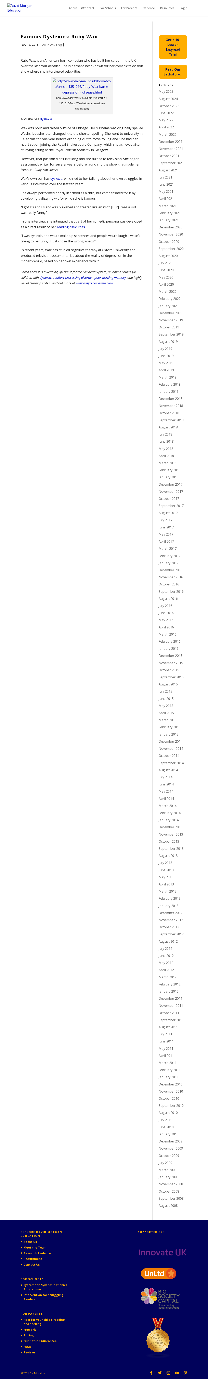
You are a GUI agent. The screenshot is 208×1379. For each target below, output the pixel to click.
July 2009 (165, 1163)
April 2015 (166, 713)
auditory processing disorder (73, 277)
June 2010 (166, 1127)
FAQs (27, 1347)
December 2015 (170, 655)
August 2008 (168, 1205)
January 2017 (169, 563)
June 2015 (166, 698)
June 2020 (166, 270)
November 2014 (171, 748)
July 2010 (165, 1120)
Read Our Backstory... (173, 71)
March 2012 (168, 977)
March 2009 (168, 1170)
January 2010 (169, 1134)
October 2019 (169, 327)
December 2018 (170, 398)
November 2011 (171, 1005)
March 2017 (168, 548)
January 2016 (169, 648)
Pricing (29, 1335)
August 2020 (168, 256)
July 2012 (165, 948)
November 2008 (171, 1184)
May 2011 (166, 1048)
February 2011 (170, 1070)
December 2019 (170, 313)
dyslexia (46, 119)
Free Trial (30, 1330)
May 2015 (166, 705)
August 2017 (168, 513)
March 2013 (168, 891)
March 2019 (168, 377)
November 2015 (171, 663)
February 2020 (170, 298)
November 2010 (171, 1091)
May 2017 (166, 534)
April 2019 (166, 370)
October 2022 (169, 106)
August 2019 (168, 341)
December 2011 (170, 998)
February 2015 (170, 727)
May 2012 (166, 963)
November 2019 (171, 320)
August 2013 (168, 855)
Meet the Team (35, 1247)
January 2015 (169, 734)
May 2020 (166, 277)
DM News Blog (52, 44)
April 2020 (166, 284)
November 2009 (171, 1148)
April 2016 (166, 627)
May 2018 (166, 448)
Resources (167, 8)
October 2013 (169, 841)
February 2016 (170, 641)
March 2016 (168, 634)
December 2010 (170, 1084)
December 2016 (170, 570)
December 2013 (170, 827)
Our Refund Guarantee (40, 1341)
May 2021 (166, 191)
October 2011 (169, 1013)
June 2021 (166, 184)
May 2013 (166, 877)
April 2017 (166, 541)
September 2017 (171, 505)
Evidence (149, 8)
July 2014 (165, 777)
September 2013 (171, 848)
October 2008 (169, 1191)
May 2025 (166, 91)
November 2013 (171, 834)
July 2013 (165, 863)
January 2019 (169, 391)
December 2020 (170, 227)
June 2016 (166, 613)
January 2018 (169, 477)
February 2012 (170, 984)
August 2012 (168, 941)
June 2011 (166, 1041)
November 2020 (171, 234)
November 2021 (171, 148)
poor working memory (110, 277)
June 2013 (166, 870)
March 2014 (168, 806)
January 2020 (169, 306)
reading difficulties (71, 227)
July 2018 (165, 434)
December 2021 (170, 141)
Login (183, 8)
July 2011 (165, 1034)
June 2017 (166, 527)
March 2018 (168, 463)
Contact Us (32, 1264)
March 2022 (168, 134)
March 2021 (168, 206)
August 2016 (168, 598)
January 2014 (169, 820)
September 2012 (171, 934)
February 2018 (170, 470)
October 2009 (169, 1155)
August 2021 (168, 170)
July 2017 (165, 520)
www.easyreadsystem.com (94, 283)
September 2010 (171, 1105)
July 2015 (165, 691)
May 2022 (166, 120)
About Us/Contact (81, 8)
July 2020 (165, 263)
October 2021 (169, 156)
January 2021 (169, 220)
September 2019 (171, 334)
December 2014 (170, 741)
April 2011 (166, 1055)
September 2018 (171, 420)
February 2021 (170, 213)
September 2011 (171, 1020)
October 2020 (169, 241)
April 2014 (166, 798)
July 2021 (165, 177)
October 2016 (169, 584)
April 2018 (166, 456)
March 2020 (168, 291)
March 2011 (168, 1063)
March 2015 (168, 720)
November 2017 (171, 491)
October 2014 (169, 755)
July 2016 (165, 605)
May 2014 (166, 791)
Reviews (30, 1352)
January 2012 (169, 991)
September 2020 (171, 248)
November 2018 (171, 405)
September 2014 (171, 763)
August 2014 (168, 770)
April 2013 (166, 884)
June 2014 (166, 784)
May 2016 (166, 620)
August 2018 (168, 427)
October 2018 (169, 413)
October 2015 (169, 670)
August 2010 (168, 1112)
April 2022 (166, 127)
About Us (30, 1242)
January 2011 (169, 1077)
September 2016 (171, 591)
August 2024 (168, 99)
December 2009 (170, 1141)
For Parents (129, 8)
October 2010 (169, 1098)
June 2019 (166, 356)
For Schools (108, 8)
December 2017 (170, 484)
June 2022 (166, 113)
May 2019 (166, 363)
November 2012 (171, 920)
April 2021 (166, 198)
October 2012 (169, 927)
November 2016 (171, 577)
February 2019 (170, 384)
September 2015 (171, 677)
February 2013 (170, 898)
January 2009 (169, 1177)
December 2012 (170, 913)
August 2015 (168, 684)
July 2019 (165, 348)
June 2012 (166, 955)
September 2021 (171, 163)
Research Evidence (37, 1253)
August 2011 (168, 1027)
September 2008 (171, 1198)
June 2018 (166, 441)
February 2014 (170, 813)
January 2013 (169, 906)
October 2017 (169, 498)
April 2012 (166, 970)
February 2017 (170, 556)
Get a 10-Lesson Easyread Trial (173, 47)
